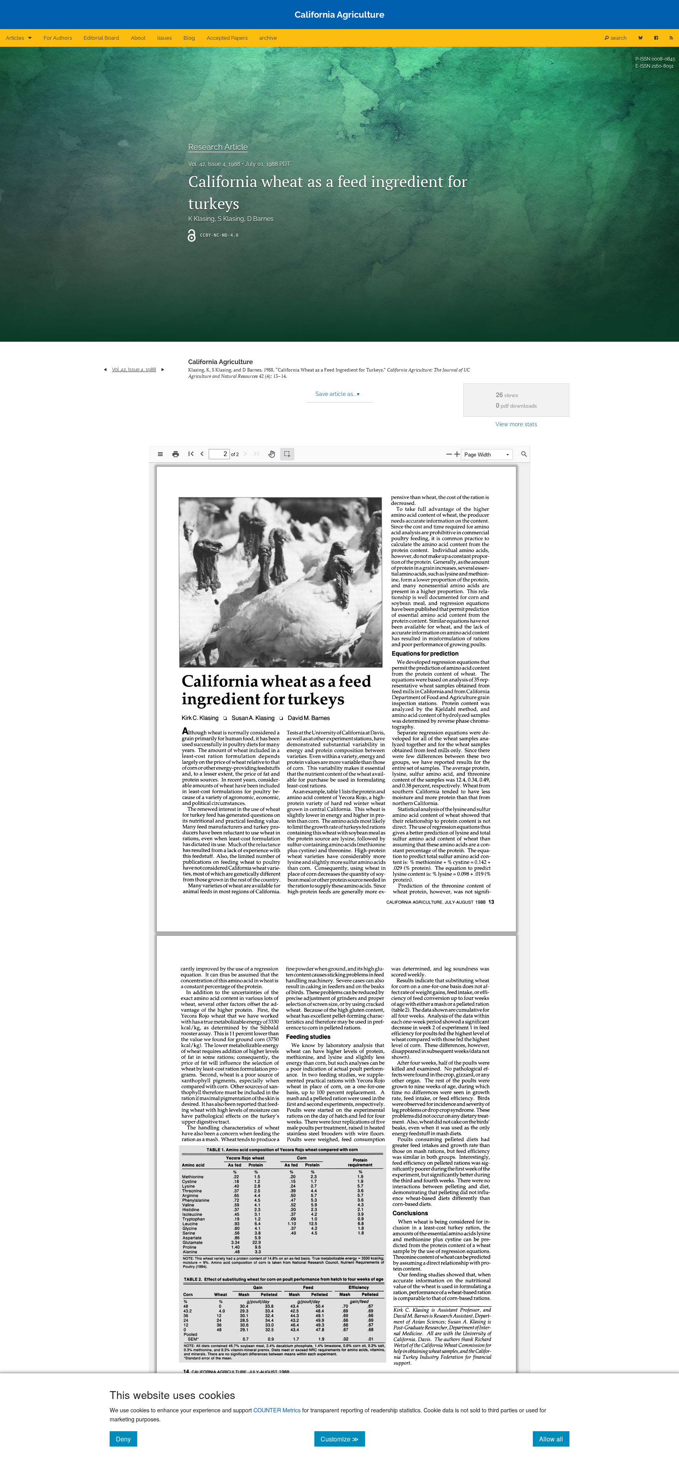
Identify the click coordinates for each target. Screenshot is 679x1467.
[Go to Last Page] (256, 453)
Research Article (218, 147)
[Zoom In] (457, 454)
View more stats (516, 424)
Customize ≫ (343, 1438)
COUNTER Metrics (277, 1410)
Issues (164, 38)
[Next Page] (245, 453)
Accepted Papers (227, 38)
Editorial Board (101, 38)
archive (268, 38)
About (138, 38)
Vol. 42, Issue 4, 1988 (214, 164)
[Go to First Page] (191, 453)
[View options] (160, 454)
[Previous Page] (202, 453)
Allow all (554, 1438)
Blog (189, 38)
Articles (15, 38)
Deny (126, 1438)
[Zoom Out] (449, 454)
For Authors (58, 38)
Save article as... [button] (338, 394)
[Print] (176, 454)
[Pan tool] (271, 454)
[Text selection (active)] (287, 454)
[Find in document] (524, 454)
